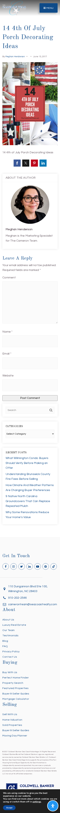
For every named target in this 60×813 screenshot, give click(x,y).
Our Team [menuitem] (8, 630)
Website (8, 375)
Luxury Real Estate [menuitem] (14, 625)
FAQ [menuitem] (5, 646)
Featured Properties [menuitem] (15, 688)
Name (7, 331)
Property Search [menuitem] (12, 683)
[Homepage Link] (14, 7)
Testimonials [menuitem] (10, 635)
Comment (9, 277)
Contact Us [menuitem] (9, 657)
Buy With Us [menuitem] (9, 672)
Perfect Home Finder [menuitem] (15, 677)
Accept (9, 807)
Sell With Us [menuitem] (9, 714)
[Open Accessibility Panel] (52, 805)
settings (36, 801)
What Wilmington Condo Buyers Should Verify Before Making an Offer (27, 463)
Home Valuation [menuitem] (12, 719)
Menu (50, 8)
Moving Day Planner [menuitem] (14, 735)
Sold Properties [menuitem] (12, 725)
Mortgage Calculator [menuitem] (15, 699)
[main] (30, 268)
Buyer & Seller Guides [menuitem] (15, 693)
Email (6, 353)
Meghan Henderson (15, 56)
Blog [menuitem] (5, 641)
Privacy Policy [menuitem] (11, 651)
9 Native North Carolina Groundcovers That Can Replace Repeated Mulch (28, 501)
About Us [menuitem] (8, 619)
